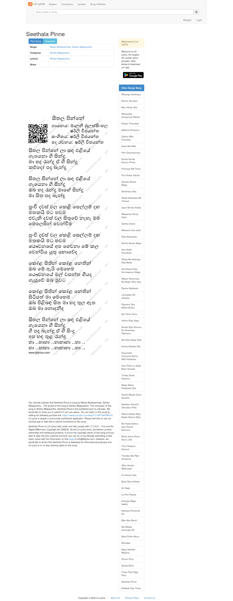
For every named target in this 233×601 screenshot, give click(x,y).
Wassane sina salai (131, 230)
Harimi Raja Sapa (130, 320)
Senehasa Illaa (128, 191)
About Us (115, 597)
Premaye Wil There (131, 168)
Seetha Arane (128, 223)
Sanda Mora (127, 565)
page (71, 439)
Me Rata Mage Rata (131, 339)
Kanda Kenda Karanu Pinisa (128, 160)
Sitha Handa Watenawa (127, 467)
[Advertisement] (71, 93)
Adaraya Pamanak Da (130, 512)
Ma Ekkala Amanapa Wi (127, 528)
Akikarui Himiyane (130, 130)
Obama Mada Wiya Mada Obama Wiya (131, 415)
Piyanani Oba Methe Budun (128, 306)
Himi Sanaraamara (130, 152)
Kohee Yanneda (129, 100)
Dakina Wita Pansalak (127, 138)
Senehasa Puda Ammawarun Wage (130, 270)
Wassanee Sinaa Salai (129, 215)
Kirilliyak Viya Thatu (131, 588)
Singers (53, 4)
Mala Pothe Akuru (130, 536)
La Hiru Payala (128, 494)
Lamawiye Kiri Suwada (128, 296)
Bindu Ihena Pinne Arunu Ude (130, 438)
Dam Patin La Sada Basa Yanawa (131, 367)
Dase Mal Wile (128, 146)
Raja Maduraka (129, 236)
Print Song (36, 41)
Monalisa (125, 542)
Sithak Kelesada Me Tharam (131, 199)
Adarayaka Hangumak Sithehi (130, 115)
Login (199, 20)
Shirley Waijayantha (82, 46)
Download (50, 41)
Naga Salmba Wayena (128, 551)
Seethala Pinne (129, 581)
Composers (67, 4)
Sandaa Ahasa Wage (128, 183)
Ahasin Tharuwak (130, 123)
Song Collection (98, 4)
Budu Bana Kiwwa (130, 481)
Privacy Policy (132, 597)
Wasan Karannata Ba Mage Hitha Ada (131, 280)
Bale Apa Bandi (129, 520)
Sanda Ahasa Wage (131, 243)
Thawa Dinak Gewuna (128, 377)
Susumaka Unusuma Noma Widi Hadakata (129, 356)
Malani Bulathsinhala (60, 46)
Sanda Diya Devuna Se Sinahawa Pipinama (131, 330)
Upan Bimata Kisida (131, 207)
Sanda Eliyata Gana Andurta (131, 396)
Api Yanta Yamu (129, 314)
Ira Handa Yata (128, 475)
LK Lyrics (39, 4)
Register (187, 20)
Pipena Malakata (129, 288)
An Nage (125, 488)
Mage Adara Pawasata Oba (128, 386)
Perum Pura (127, 559)
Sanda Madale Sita (130, 346)
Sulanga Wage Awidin (128, 502)
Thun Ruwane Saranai (128, 447)
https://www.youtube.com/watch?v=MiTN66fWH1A (87, 415)
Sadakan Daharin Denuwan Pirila (130, 406)
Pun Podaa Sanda (130, 175)
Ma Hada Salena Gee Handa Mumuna (129, 426)
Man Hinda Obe (129, 107)
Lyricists (82, 4)
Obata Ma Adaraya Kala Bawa (130, 261)
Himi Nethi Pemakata (126, 251)
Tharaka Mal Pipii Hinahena (130, 457)
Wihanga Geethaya (131, 94)
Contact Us (149, 597)
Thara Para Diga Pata (129, 573)
